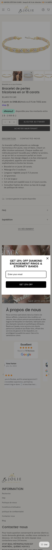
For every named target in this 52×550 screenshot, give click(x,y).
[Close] (47, 258)
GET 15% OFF (26, 284)
